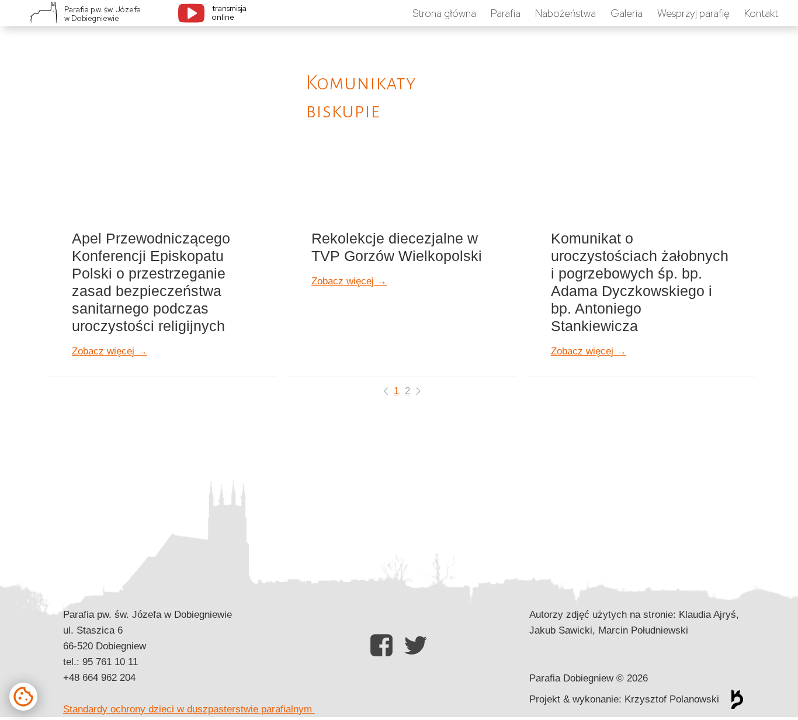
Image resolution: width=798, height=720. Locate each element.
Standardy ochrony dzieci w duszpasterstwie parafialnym (189, 709)
